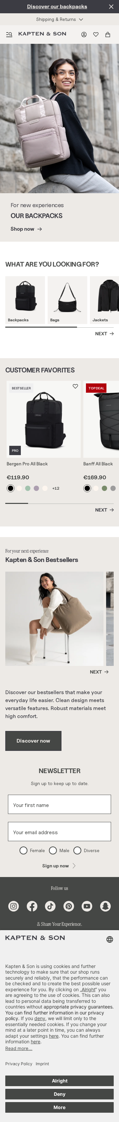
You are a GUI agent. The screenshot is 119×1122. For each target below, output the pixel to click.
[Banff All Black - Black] (88, 488)
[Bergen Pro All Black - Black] (11, 488)
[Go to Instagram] (13, 906)
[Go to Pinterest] (68, 906)
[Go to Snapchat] (105, 906)
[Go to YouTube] (87, 906)
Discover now (33, 741)
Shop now (22, 229)
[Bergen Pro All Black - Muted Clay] (37, 488)
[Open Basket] (109, 34)
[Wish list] (97, 34)
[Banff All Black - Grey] (113, 488)
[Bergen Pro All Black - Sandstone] (19, 488)
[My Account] (85, 34)
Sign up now (55, 865)
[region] (62, 302)
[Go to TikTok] (50, 906)
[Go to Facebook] (32, 906)
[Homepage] (44, 34)
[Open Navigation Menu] (9, 35)
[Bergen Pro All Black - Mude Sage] (28, 488)
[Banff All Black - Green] (105, 488)
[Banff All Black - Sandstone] (96, 488)
